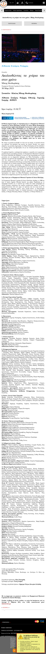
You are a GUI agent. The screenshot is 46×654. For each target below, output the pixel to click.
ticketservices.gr (6, 604)
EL (10, 2)
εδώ (13, 647)
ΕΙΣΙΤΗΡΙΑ (34, 23)
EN (13, 2)
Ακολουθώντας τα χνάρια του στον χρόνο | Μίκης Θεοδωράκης (23, 17)
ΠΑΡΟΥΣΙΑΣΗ (11, 23)
